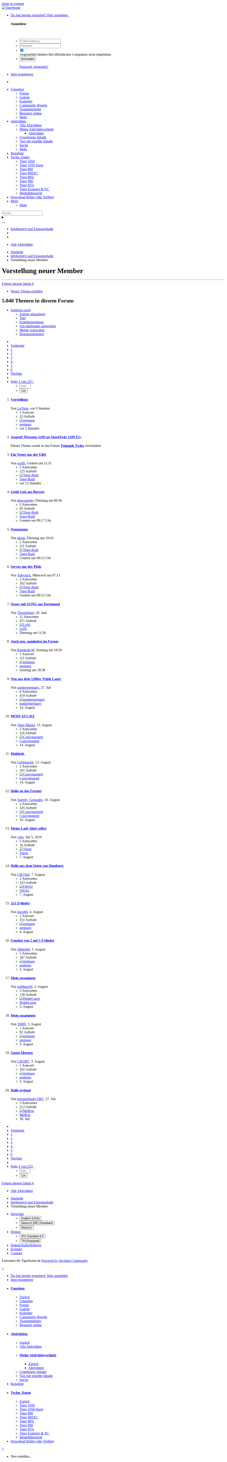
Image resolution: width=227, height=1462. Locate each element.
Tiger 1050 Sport (31, 165)
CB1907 (23, 1061)
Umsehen (17, 89)
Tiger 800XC (29, 173)
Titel (23, 318)
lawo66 (22, 912)
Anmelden (27, 59)
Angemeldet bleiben (34, 54)
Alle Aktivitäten (31, 125)
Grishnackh (25, 762)
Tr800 (21, 1024)
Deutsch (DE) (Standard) (37, 1223)
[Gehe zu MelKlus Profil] (27, 1111)
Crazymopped (29, 741)
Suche (24, 145)
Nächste (16, 373)
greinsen (25, 424)
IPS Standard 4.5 (32, 1236)
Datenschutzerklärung (26, 1245)
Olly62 (24, 890)
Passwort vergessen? (34, 67)
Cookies (16, 1253)
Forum (24, 93)
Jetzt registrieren (22, 74)
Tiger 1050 (27, 161)
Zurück (25, 1297)
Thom (24, 853)
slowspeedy (25, 500)
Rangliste (17, 153)
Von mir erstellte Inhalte (36, 141)
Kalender (26, 101)
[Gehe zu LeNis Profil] (25, 625)
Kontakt (16, 1249)
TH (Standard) (30, 1241)
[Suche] (3, 222)
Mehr (23, 117)
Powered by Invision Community (64, 1261)
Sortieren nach (21, 310)
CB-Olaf (23, 874)
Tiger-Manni (26, 725)
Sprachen (17, 1214)
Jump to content (13, 4)
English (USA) (30, 1218)
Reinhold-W (25, 650)
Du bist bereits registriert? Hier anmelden (40, 15)
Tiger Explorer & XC (34, 189)
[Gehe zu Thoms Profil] (25, 849)
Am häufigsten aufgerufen (38, 326)
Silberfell (23, 949)
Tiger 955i (27, 185)
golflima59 (24, 986)
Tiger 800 (26, 169)
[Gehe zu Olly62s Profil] (26, 886)
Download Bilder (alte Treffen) (32, 197)
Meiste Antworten (32, 330)
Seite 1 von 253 (22, 381)
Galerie (25, 97)
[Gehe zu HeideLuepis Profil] (30, 998)
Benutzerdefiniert (32, 334)
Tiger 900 (26, 181)
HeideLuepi (28, 1002)
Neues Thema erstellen (27, 291)
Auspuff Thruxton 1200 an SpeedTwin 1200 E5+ (46, 437)
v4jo (20, 837)
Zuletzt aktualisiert (32, 314)
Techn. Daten (20, 157)
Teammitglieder (30, 109)
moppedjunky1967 (30, 1099)
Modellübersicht (31, 193)
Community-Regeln (33, 105)
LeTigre (22, 408)
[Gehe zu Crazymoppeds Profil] (31, 737)
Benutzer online (31, 113)
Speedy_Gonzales (30, 800)
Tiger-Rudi (27, 479)
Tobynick (24, 575)
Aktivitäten (18, 121)
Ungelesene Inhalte (33, 137)
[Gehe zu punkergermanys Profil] (32, 699)
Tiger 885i (27, 177)
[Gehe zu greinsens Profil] (27, 420)
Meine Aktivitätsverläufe (37, 129)
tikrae (21, 538)
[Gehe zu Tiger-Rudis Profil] (29, 475)
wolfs (21, 463)
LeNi (23, 629)
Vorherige (17, 345)
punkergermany (28, 687)
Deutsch (26, 1227)
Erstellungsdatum (32, 322)
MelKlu (25, 1115)
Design (16, 1232)
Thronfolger (25, 613)
